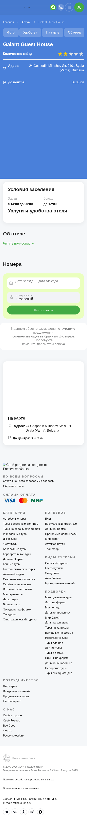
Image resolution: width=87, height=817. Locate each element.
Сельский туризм (56, 563)
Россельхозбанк (13, 735)
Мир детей (52, 538)
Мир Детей (52, 617)
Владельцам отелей (16, 691)
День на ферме (55, 528)
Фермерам (10, 686)
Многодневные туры (58, 597)
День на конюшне (57, 622)
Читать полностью (16, 243)
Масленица (52, 607)
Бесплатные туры (14, 548)
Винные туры (11, 604)
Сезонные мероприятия (19, 579)
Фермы (8, 730)
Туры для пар (54, 642)
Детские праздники (57, 612)
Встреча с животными (17, 589)
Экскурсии (10, 614)
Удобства (30, 32)
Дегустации (10, 599)
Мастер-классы (13, 594)
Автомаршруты (55, 543)
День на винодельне (58, 663)
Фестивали (10, 543)
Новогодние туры (56, 637)
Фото (11, 32)
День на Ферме (13, 559)
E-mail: (17, 802)
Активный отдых (13, 574)
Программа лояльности (60, 533)
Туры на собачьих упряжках (21, 528)
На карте (52, 32)
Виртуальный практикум (61, 523)
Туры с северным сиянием (20, 523)
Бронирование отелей (60, 583)
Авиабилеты (53, 578)
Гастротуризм (54, 568)
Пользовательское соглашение (21, 788)
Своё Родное (11, 720)
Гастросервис (12, 701)
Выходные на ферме (59, 632)
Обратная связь (13, 486)
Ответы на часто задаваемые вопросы (28, 480)
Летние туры (53, 647)
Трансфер (52, 548)
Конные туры (11, 564)
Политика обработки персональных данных (28, 779)
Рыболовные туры (15, 533)
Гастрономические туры (19, 569)
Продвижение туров (16, 696)
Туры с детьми (54, 652)
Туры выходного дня (58, 672)
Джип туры (10, 538)
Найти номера (43, 310)
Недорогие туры (56, 668)
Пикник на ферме (57, 657)
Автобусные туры (14, 518)
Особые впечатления (17, 584)
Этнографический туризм (20, 619)
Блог (48, 518)
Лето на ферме (55, 602)
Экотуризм (52, 573)
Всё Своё (9, 725)
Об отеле (75, 32)
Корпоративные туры (17, 554)
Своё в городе (12, 715)
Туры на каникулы (57, 627)
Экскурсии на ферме (17, 609)
